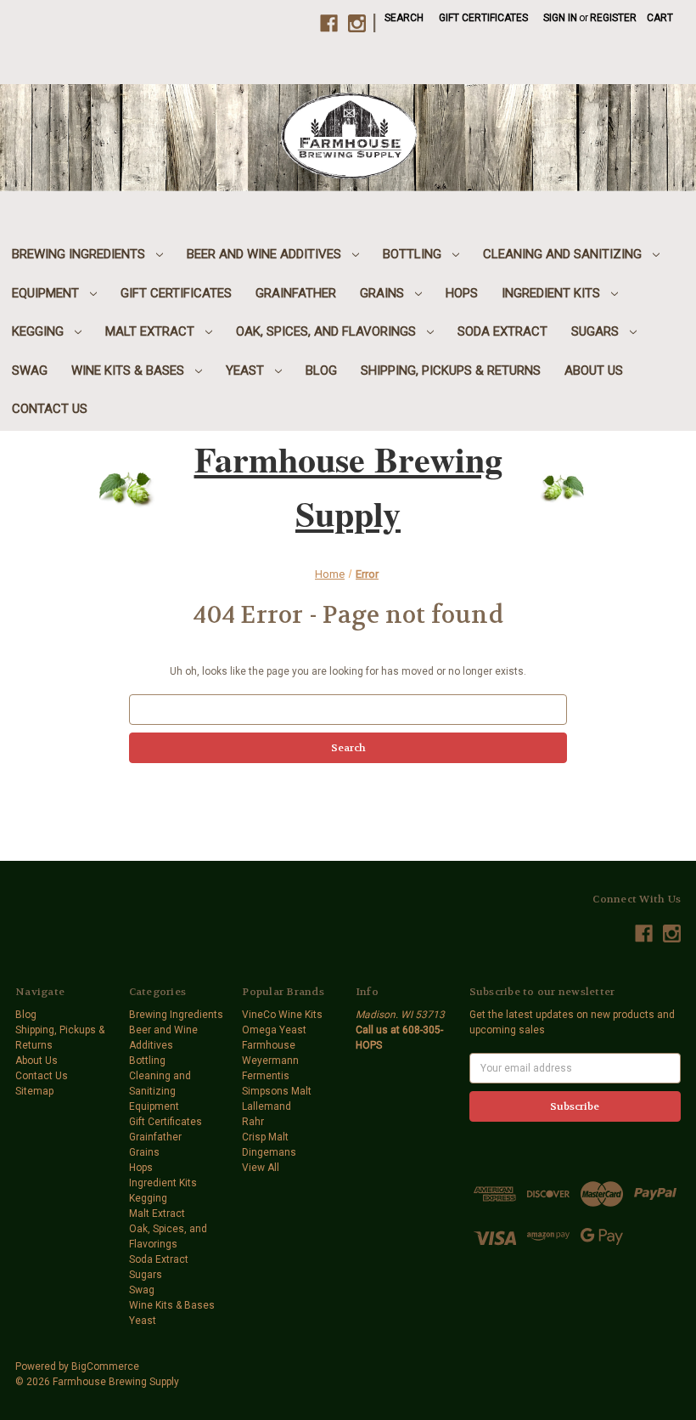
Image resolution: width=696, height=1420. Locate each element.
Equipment (47, 293)
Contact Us (49, 408)
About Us (593, 370)
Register (613, 18)
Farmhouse (268, 1045)
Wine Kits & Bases (129, 370)
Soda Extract (502, 331)
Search (404, 18)
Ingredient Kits (552, 293)
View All (260, 1168)
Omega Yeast (274, 1030)
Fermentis (265, 1076)
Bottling (414, 254)
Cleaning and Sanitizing (564, 254)
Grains (383, 293)
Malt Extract (151, 331)
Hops (462, 293)
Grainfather (295, 293)
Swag (30, 370)
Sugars (596, 331)
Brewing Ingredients (80, 254)
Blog (321, 370)
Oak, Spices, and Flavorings (327, 331)
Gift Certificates (483, 18)
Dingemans (269, 1152)
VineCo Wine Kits (282, 1015)
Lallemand (266, 1106)
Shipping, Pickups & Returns (451, 370)
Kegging (39, 331)
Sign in (560, 18)
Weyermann (270, 1060)
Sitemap (34, 1091)
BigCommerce (105, 1366)
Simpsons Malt (277, 1091)
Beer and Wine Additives (266, 254)
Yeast (246, 370)
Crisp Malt (265, 1137)
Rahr (253, 1122)
